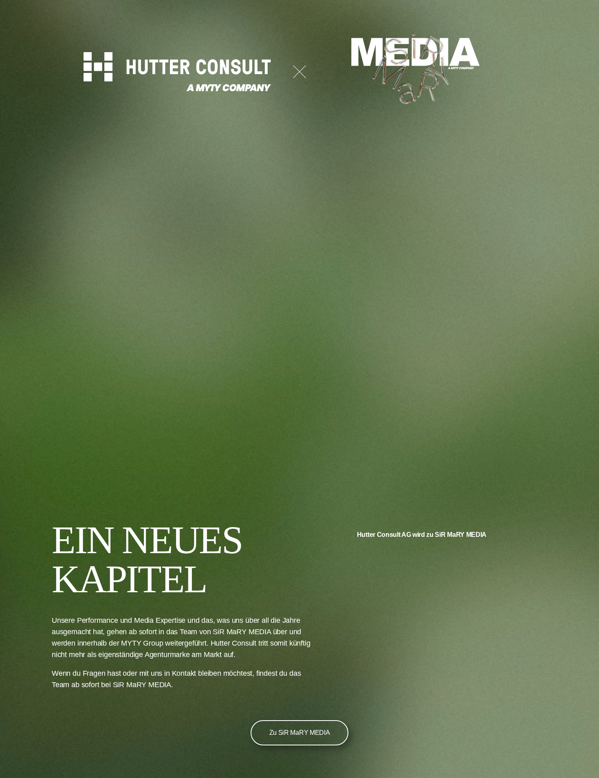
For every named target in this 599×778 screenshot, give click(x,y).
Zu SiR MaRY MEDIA (299, 732)
